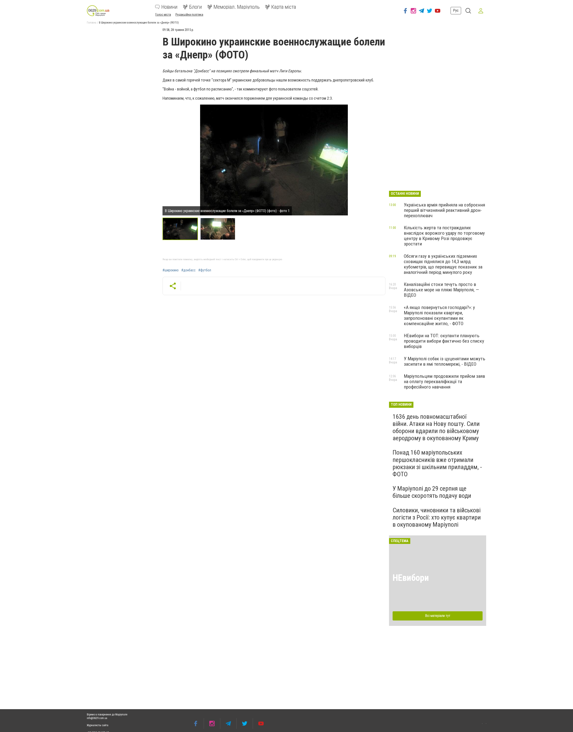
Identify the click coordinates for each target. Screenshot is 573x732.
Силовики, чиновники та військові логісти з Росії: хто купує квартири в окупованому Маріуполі (437, 517)
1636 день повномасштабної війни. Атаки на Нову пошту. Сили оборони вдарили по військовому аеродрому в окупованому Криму (436, 427)
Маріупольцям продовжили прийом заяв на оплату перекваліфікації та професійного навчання (444, 382)
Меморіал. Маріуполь (237, 7)
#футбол (204, 270)
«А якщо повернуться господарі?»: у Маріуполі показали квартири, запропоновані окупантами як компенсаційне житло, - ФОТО (439, 315)
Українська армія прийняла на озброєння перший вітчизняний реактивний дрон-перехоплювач (444, 210)
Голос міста (163, 14)
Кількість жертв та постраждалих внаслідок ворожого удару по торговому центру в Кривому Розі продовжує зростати (444, 236)
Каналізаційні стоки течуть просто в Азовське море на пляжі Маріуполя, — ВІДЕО (441, 290)
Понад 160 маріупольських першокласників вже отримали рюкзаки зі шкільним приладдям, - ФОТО (437, 463)
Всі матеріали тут (437, 616)
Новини (169, 7)
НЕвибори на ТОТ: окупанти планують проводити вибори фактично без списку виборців (444, 341)
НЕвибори (411, 578)
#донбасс (188, 270)
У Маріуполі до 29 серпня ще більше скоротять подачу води (432, 492)
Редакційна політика (189, 14)
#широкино (170, 270)
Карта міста (283, 7)
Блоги (195, 7)
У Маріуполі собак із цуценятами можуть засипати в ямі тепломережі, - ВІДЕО (444, 361)
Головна (91, 22)
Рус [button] (456, 10)
